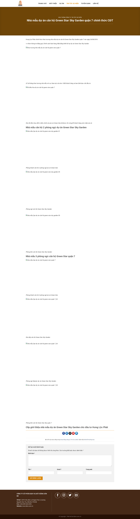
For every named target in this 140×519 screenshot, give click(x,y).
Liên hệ (95, 3)
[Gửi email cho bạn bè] (70, 433)
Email (59, 469)
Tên (29, 469)
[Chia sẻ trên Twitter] (66, 433)
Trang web (89, 469)
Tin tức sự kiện (72, 3)
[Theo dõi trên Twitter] (70, 495)
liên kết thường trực (89, 439)
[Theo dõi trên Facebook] (57, 495)
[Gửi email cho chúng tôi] (76, 495)
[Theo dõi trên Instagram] (64, 495)
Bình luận (31, 453)
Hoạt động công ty (64, 17)
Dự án (61, 3)
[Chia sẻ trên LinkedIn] (76, 433)
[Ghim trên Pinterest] (73, 433)
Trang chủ (42, 3)
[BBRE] (26, 3)
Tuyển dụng (85, 3)
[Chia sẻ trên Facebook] (63, 433)
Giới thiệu (53, 3)
